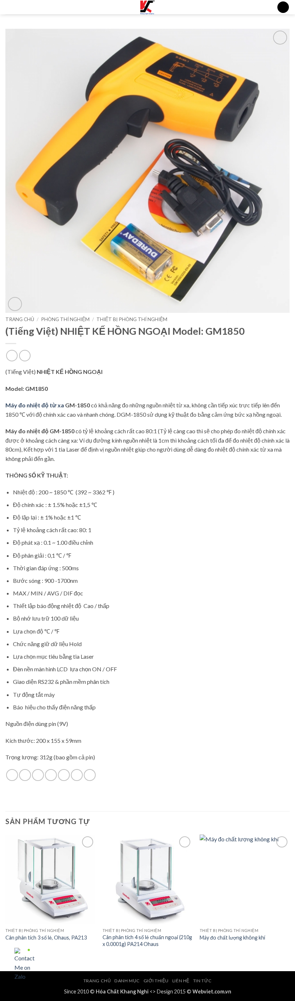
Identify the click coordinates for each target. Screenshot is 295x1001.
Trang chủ (19, 319)
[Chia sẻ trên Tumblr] (77, 775)
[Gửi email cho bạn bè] (51, 775)
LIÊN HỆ (181, 980)
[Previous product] (24, 355)
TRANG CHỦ (97, 980)
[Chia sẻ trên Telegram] (90, 775)
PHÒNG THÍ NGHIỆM (65, 319)
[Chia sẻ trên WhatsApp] (12, 775)
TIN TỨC (202, 980)
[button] (9, 9)
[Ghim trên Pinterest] (64, 775)
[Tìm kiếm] (283, 7)
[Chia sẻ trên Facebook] (25, 775)
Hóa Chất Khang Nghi (122, 991)
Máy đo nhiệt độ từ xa (34, 405)
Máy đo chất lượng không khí (232, 937)
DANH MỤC (127, 980)
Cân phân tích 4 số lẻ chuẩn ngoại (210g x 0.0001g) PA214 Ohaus (147, 940)
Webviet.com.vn (211, 991)
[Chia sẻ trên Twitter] (38, 775)
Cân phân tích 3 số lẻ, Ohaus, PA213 (46, 937)
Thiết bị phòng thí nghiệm (131, 319)
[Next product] (11, 355)
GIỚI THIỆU (156, 980)
